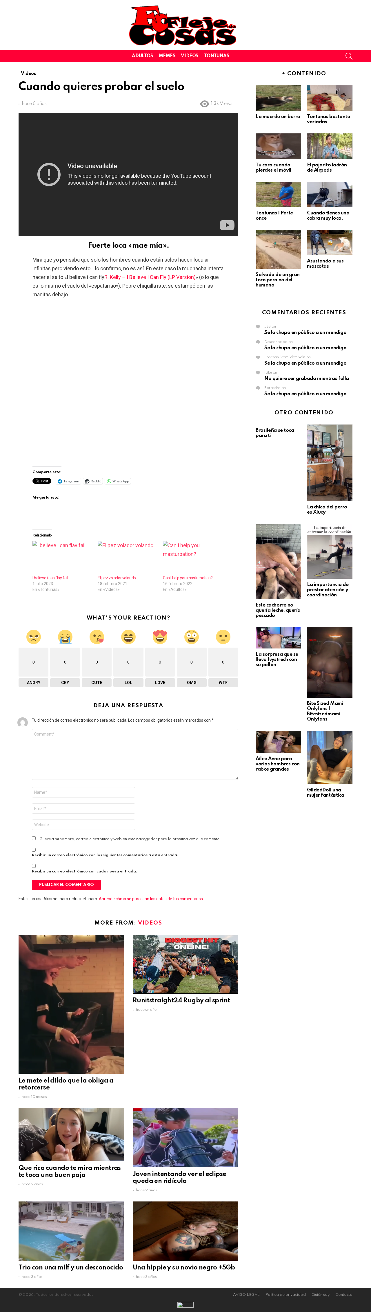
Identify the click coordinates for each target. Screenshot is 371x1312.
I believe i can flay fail (50, 578)
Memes (167, 56)
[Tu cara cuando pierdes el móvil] (278, 146)
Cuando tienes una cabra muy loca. (328, 216)
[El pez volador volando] (127, 558)
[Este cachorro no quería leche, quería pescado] (278, 561)
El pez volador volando (117, 578)
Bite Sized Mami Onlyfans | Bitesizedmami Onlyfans (325, 711)
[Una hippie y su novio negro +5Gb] (185, 1230)
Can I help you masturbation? (187, 578)
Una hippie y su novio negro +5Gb (184, 1268)
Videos (189, 56)
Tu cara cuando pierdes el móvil (273, 168)
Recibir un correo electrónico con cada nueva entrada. (84, 871)
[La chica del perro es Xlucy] (329, 463)
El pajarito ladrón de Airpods (327, 168)
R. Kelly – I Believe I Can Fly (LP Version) (150, 277)
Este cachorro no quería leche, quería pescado (278, 610)
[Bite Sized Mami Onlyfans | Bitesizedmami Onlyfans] (329, 662)
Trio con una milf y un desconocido (71, 1268)
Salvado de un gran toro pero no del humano (278, 280)
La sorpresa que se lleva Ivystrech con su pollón (277, 659)
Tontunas (216, 56)
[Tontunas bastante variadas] (329, 98)
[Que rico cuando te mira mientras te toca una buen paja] (71, 1134)
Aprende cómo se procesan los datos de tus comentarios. (151, 898)
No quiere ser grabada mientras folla (306, 378)
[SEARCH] (348, 56)
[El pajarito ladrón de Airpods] (329, 146)
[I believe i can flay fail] (62, 558)
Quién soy (321, 1295)
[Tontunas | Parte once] (278, 194)
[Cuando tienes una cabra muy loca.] (329, 194)
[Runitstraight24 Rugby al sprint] (185, 964)
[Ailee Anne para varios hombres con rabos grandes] (278, 742)
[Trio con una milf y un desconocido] (71, 1230)
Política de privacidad (285, 1295)
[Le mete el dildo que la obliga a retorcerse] (71, 1004)
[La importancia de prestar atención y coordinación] (329, 551)
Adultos (142, 56)
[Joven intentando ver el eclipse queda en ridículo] (185, 1137)
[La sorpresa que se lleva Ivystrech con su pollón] (278, 637)
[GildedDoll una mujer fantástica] (329, 757)
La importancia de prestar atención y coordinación (327, 590)
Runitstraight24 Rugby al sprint (181, 1000)
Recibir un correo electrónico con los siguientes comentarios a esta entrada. (105, 855)
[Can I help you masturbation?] (192, 558)
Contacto (343, 1295)
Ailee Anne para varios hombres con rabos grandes (278, 764)
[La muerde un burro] (278, 98)
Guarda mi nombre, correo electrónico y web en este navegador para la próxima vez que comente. (130, 839)
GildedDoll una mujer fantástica (325, 793)
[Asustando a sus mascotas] (329, 242)
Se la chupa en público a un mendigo (305, 332)
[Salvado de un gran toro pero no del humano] (278, 249)
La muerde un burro (278, 116)
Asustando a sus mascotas (325, 264)
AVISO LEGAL (246, 1295)
